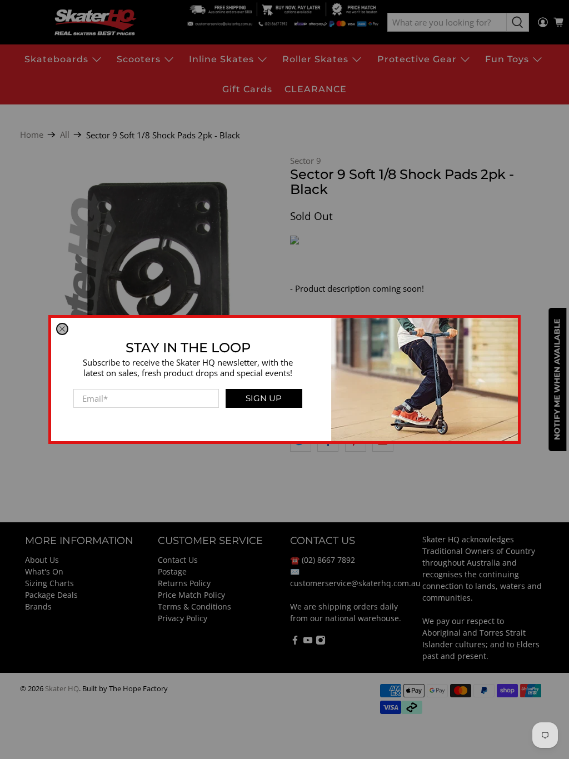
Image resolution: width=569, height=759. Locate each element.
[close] (62, 328)
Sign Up (264, 398)
